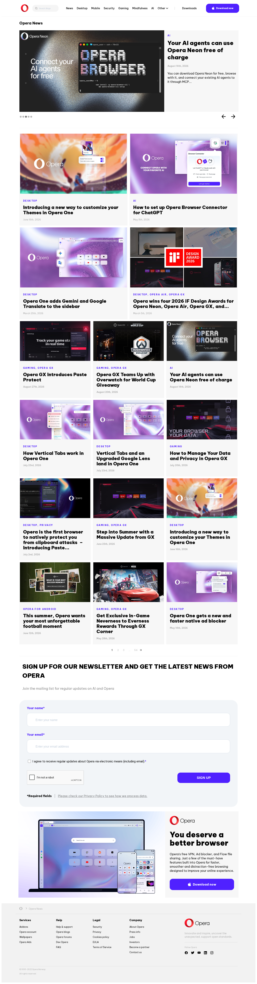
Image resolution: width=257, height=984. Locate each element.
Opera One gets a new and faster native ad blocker (200, 618)
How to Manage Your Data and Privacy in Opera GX (200, 455)
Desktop (82, 8)
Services (25, 920)
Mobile (95, 8)
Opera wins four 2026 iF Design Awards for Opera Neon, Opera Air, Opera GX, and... (183, 303)
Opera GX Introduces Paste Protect (55, 377)
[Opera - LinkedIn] (205, 952)
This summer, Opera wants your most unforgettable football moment (54, 621)
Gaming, (30, 368)
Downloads (189, 8)
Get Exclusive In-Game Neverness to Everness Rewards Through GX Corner (123, 623)
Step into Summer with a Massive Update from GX (125, 534)
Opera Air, (159, 294)
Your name (35, 708)
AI (152, 8)
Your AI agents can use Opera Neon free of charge (201, 377)
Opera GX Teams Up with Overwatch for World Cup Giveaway (126, 380)
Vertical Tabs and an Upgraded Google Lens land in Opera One (200, 50)
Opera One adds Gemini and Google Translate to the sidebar (64, 303)
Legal (96, 920)
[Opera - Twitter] (192, 952)
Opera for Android (39, 609)
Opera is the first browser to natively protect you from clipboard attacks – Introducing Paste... (53, 539)
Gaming (123, 8)
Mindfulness (140, 8)
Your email (35, 734)
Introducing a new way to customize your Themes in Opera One (70, 209)
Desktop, (141, 294)
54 (136, 649)
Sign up (204, 778)
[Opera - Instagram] (212, 952)
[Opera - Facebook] (186, 952)
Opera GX (177, 294)
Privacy (46, 525)
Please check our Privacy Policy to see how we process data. (102, 796)
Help (59, 920)
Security (109, 8)
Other (161, 8)
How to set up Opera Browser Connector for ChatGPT (180, 209)
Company (135, 920)
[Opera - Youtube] (199, 952)
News (69, 8)
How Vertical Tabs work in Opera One (53, 455)
